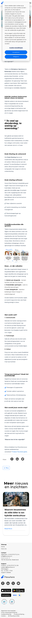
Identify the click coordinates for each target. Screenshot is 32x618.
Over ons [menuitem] (3, 549)
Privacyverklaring (19, 614)
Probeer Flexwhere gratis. (20, 451)
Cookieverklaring (6, 614)
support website (6, 572)
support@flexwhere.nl (8, 567)
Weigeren (16, 56)
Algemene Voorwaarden (8, 610)
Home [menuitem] (3, 546)
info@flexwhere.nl (6, 556)
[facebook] (11, 459)
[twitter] (22, 459)
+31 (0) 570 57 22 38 (12, 565)
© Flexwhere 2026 (13, 616)
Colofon (3, 616)
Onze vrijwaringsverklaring (9, 612)
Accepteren (16, 52)
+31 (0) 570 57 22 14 (13, 554)
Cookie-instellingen (16, 47)
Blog (7, 468)
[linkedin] (17, 459)
